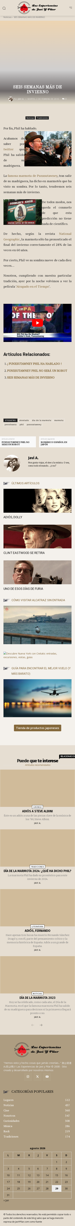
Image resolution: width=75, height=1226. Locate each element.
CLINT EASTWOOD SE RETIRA (24, 553)
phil (22, 424)
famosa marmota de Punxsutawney (32, 176)
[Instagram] (28, 1077)
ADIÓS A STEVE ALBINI (37, 811)
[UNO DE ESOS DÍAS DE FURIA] (37, 572)
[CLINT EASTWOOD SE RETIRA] (37, 537)
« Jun (6, 1200)
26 (29, 1188)
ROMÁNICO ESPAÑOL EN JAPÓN (54, 443)
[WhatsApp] (50, 111)
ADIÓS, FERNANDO (37, 931)
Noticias (7, 17)
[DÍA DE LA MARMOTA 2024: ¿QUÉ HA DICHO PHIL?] (37, 848)
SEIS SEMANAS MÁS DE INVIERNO (31, 377)
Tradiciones (42, 118)
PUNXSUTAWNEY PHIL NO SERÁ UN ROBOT (37, 371)
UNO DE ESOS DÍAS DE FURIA (23, 589)
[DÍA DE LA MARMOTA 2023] (37, 974)
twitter (8, 149)
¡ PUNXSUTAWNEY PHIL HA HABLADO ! (34, 364)
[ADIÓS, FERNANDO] (37, 907)
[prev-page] (32, 1025)
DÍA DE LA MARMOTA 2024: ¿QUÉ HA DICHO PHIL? (37, 871)
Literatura (37, 927)
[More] (59, 111)
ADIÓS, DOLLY (12, 517)
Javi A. (21, 99)
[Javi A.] (11, 99)
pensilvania (11, 424)
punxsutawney (34, 424)
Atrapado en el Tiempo (32, 286)
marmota (58, 420)
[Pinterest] (42, 111)
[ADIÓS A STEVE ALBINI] (37, 788)
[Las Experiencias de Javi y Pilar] (37, 7)
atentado (24, 420)
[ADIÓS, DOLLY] (37, 501)
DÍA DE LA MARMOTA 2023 (37, 998)
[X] (34, 111)
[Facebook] (26, 111)
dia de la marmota (41, 420)
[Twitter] (38, 1077)
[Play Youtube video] (37, 323)
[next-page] (41, 1025)
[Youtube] (47, 1077)
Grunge (37, 807)
